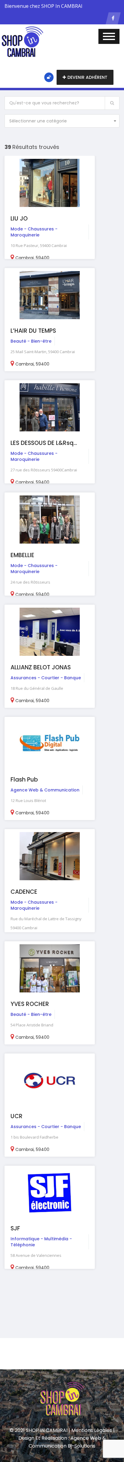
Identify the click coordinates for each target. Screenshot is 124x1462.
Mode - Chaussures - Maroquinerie (34, 232)
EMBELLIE (22, 555)
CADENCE (24, 892)
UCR (17, 1116)
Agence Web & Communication (45, 790)
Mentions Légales (91, 1430)
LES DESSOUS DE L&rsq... (44, 443)
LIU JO (19, 218)
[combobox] (62, 121)
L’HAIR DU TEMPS (33, 331)
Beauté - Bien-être (31, 341)
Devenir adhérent (87, 77)
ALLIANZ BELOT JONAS (41, 667)
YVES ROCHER (30, 1004)
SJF (15, 1228)
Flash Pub (24, 780)
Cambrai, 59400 (32, 258)
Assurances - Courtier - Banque (46, 678)
